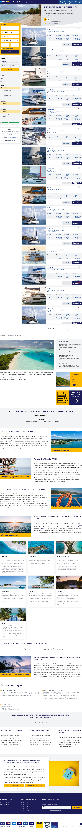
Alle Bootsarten (7, 40)
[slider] (1, 81)
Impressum (2, 826)
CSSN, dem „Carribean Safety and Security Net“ (63, 695)
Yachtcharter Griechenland (27, 811)
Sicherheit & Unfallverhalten (6, 804)
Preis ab (3, 65)
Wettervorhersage (5, 708)
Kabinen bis (13, 44)
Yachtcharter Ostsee (26, 806)
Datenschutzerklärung (22, 826)
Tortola (41, 528)
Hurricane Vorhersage (6, 706)
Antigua (79, 526)
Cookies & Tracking (31, 827)
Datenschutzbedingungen (55, 810)
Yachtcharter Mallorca (26, 808)
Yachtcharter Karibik (25, 804)
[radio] (10, 88)
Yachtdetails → (66, 44)
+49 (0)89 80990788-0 (12, 137)
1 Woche (6, 36)
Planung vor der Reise (5, 802)
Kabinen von (4, 44)
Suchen (10, 51)
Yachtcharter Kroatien (26, 802)
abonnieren (77, 807)
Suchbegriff (4, 61)
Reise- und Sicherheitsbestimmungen (10, 709)
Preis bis (12, 65)
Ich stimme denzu (52, 810)
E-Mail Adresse (45, 806)
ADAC (80, 525)
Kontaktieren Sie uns (10, 140)
